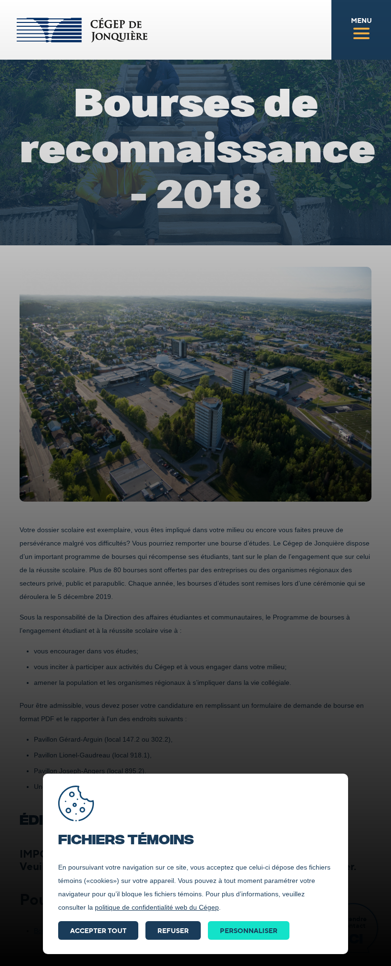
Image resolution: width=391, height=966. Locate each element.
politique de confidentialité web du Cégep (157, 907)
